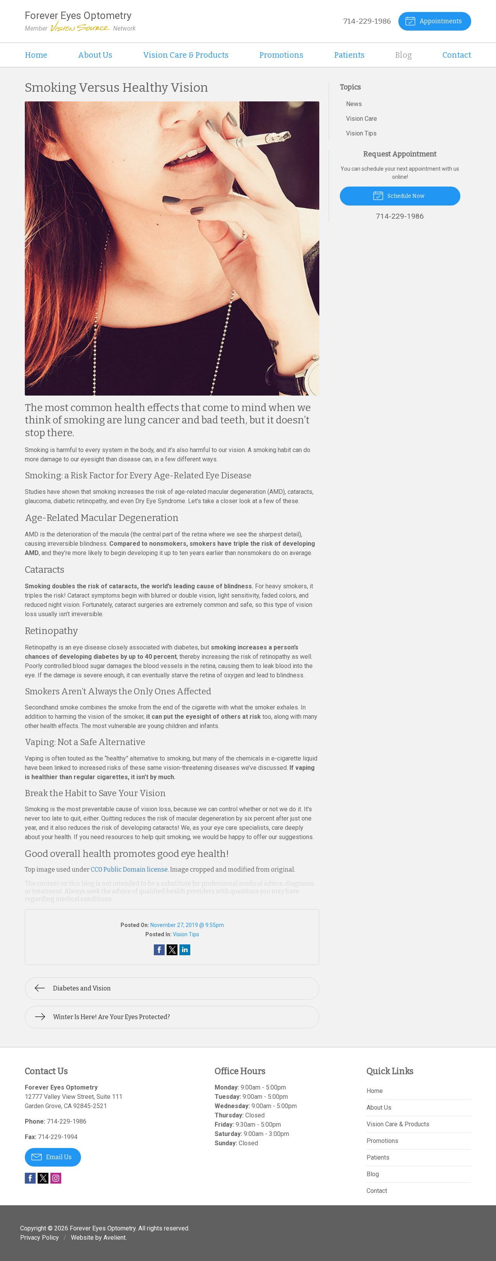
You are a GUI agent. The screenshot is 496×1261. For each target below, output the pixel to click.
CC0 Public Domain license (129, 869)
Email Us (58, 1157)
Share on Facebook (159, 949)
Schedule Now (405, 196)
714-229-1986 (367, 21)
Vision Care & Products (186, 55)
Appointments (440, 21)
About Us (95, 55)
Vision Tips (186, 934)
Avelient (114, 1237)
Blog (403, 55)
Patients (349, 55)
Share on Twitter (172, 949)
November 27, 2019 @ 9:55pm (187, 925)
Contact (457, 55)
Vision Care (361, 118)
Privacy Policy (39, 1237)
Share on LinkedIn (184, 949)
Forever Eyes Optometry (103, 1228)
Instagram (55, 1178)
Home (36, 55)
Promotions (281, 55)
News (354, 104)
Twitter (43, 1178)
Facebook (30, 1178)
